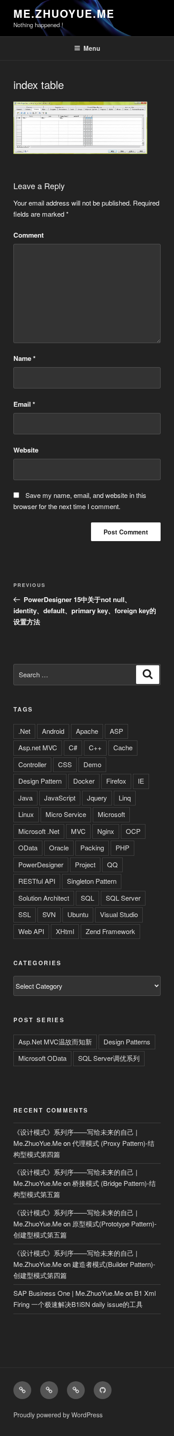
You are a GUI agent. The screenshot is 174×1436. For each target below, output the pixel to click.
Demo (92, 764)
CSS (65, 764)
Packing (92, 847)
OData (27, 847)
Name (24, 358)
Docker (84, 780)
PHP (122, 847)
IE (141, 780)
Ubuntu (77, 914)
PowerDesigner (40, 864)
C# (73, 747)
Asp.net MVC (37, 747)
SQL (87, 897)
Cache (123, 747)
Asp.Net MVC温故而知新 (55, 1041)
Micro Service (66, 814)
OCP (133, 831)
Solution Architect (43, 897)
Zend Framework (110, 931)
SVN (49, 914)
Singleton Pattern (91, 881)
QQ (112, 864)
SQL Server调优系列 (109, 1058)
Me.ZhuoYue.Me (64, 13)
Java (25, 797)
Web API (31, 931)
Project (85, 864)
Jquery (97, 797)
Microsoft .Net (38, 831)
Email (24, 404)
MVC (78, 831)
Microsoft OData (42, 1058)
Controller (32, 764)
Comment (28, 235)
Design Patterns (127, 1041)
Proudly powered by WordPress (58, 1414)
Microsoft (111, 814)
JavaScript (59, 797)
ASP (116, 731)
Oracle (59, 847)
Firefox (116, 780)
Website (25, 450)
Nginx (105, 831)
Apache (87, 731)
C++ (95, 747)
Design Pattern (40, 780)
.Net (24, 731)
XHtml (65, 931)
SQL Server (123, 897)
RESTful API (36, 881)
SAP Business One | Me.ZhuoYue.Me (68, 1293)
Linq (125, 797)
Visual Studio (119, 914)
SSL (24, 914)
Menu (91, 48)
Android (53, 731)
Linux (26, 814)
